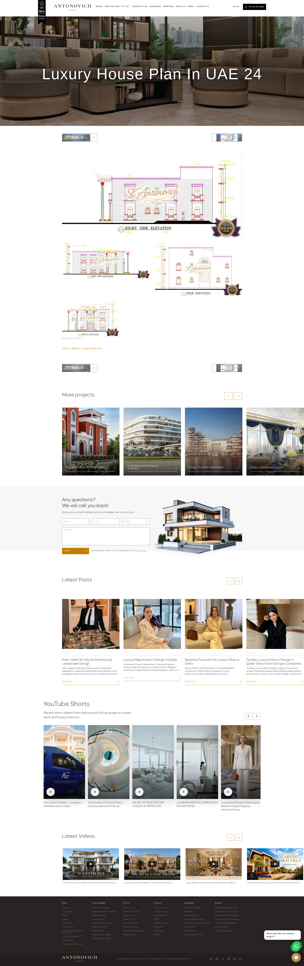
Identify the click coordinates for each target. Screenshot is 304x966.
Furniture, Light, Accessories (227, 919)
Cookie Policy (68, 940)
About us (66, 908)
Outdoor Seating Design (133, 931)
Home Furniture (160, 908)
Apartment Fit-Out (131, 912)
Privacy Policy (140, 551)
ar (234, 7)
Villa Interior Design (101, 908)
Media (65, 919)
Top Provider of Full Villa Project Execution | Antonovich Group (105, 805)
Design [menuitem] (99, 7)
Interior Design (99, 903)
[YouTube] (211, 958)
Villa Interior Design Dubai (226, 908)
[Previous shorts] (248, 716)
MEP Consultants (131, 923)
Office (156, 919)
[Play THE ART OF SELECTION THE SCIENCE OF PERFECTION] (153, 762)
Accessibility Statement (72, 944)
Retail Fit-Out (129, 919)
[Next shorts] (257, 716)
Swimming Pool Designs (194, 919)
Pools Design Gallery (193, 935)
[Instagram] (216, 958)
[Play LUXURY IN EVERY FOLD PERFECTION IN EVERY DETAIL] (197, 762)
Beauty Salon (98, 931)
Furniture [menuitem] (168, 7)
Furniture (157, 903)
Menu (64, 903)
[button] (228, 396)
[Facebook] (222, 958)
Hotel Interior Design (224, 931)
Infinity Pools (189, 927)
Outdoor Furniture (162, 912)
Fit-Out (126, 903)
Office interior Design (102, 935)
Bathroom (158, 927)
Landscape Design (192, 908)
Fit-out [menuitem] (125, 7)
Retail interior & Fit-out (103, 923)
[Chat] (296, 957)
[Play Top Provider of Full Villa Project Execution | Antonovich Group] (108, 762)
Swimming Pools (191, 915)
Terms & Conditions (70, 937)
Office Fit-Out (129, 915)
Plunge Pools (190, 931)
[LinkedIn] (234, 958)
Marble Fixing (129, 935)
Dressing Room (160, 915)
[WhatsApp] (296, 946)
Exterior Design (99, 915)
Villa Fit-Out (128, 908)
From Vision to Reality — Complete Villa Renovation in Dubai (62, 805)
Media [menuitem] (191, 7)
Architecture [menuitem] (112, 7)
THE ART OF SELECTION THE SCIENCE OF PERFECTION (148, 805)
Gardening (188, 912)
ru (238, 7)
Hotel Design (98, 919)
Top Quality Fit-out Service (226, 912)
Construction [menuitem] (139, 7)
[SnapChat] (228, 958)
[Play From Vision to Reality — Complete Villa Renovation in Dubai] (64, 762)
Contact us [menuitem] (202, 7)
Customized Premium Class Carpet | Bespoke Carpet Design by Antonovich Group (240, 806)
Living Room (159, 931)
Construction (68, 912)
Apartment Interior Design (104, 912)
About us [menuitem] (181, 7)
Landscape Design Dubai (225, 923)
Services (218, 903)
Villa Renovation (100, 927)
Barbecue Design (130, 927)
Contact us (67, 923)
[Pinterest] (240, 958)
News (64, 915)
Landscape (189, 903)
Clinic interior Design (101, 938)
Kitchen (157, 935)
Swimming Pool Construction (197, 923)
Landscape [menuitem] (155, 7)
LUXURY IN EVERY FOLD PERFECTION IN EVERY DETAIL (197, 805)
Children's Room (161, 923)
